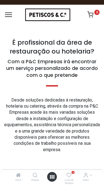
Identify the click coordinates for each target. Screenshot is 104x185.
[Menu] (8, 14)
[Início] (18, 175)
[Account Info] (85, 175)
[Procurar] (35, 175)
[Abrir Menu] (52, 177)
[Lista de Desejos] (69, 175)
